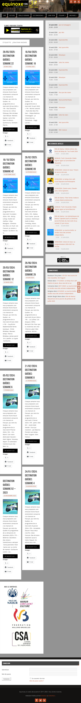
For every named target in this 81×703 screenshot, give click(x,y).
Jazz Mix (61, 32)
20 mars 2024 (8, 282)
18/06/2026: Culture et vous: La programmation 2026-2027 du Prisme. (65, 244)
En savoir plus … (10, 129)
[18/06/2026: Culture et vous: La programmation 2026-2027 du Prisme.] (50, 246)
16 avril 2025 (30, 66)
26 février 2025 (31, 172)
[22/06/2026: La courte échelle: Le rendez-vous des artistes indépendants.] (50, 235)
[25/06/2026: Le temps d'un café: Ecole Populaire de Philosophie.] (50, 184)
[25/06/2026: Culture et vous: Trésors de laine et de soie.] (50, 175)
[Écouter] (7, 30)
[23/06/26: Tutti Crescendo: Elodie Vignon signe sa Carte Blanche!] (50, 212)
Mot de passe (6, 674)
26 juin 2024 (30, 277)
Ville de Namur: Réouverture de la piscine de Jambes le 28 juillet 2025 (62, 298)
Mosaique (62, 55)
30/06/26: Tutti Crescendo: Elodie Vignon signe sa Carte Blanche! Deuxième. (65, 160)
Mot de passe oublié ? (37, 681)
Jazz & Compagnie (65, 25)
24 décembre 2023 (10, 495)
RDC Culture (63, 130)
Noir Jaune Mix (64, 47)
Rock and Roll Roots (65, 100)
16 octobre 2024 (9, 174)
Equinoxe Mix (63, 40)
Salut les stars (63, 115)
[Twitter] (79, 287)
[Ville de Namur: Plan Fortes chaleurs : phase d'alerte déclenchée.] (50, 202)
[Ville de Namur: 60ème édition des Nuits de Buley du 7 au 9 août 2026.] (50, 154)
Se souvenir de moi (38, 678)
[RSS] (79, 291)
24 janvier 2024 (31, 486)
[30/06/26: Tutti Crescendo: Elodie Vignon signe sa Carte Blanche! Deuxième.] (50, 163)
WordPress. (52, 696)
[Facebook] (79, 283)
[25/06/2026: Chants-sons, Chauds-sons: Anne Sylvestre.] (50, 193)
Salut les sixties (64, 62)
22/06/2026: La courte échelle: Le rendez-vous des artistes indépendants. (65, 232)
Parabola (44, 696)
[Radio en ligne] (37, 30)
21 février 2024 (31, 380)
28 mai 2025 (7, 66)
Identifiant (5, 670)
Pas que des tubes (65, 92)
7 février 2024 (8, 390)
